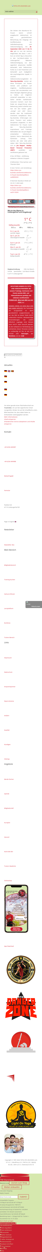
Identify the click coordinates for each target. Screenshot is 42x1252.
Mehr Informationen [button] (10, 417)
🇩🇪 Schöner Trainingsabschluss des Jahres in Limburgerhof (20, 390)
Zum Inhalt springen (6, 1221)
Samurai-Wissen (9, 594)
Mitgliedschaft (9, 808)
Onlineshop (8, 880)
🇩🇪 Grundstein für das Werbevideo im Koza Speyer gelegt (19, 384)
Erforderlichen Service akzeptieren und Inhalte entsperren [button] (19, 423)
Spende (6, 794)
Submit (23, 1196)
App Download (9, 946)
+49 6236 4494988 (10, 461)
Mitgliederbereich (10, 565)
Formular (7, 490)
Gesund (6, 837)
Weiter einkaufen (12, 1187)
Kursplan (7, 823)
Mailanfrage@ (8, 476)
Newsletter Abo (9, 545)
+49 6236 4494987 (10, 447)
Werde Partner (9, 779)
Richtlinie (7, 623)
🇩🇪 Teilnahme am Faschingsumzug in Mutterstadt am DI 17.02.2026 (20, 397)
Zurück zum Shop (19, 1182)
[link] (21, 49)
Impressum (8, 658)
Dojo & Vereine (9, 701)
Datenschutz (8, 672)
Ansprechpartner (9, 687)
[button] (8, 1223)
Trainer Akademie (10, 866)
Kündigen (7, 744)
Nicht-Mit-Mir (8, 852)
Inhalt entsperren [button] (13, 207)
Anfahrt (6, 716)
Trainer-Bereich (9, 637)
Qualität (6, 730)
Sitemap (7, 759)
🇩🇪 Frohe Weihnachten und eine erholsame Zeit (21, 377)
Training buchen (9, 580)
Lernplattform (8, 608)
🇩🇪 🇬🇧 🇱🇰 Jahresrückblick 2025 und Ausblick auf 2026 (20, 372)
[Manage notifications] (4, 1247)
